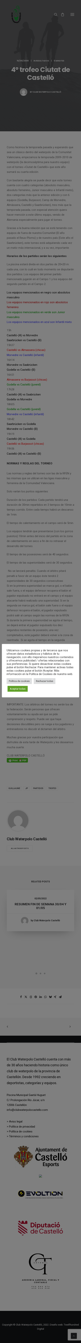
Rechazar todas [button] (44, 681)
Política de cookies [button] (19, 681)
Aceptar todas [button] (17, 688)
